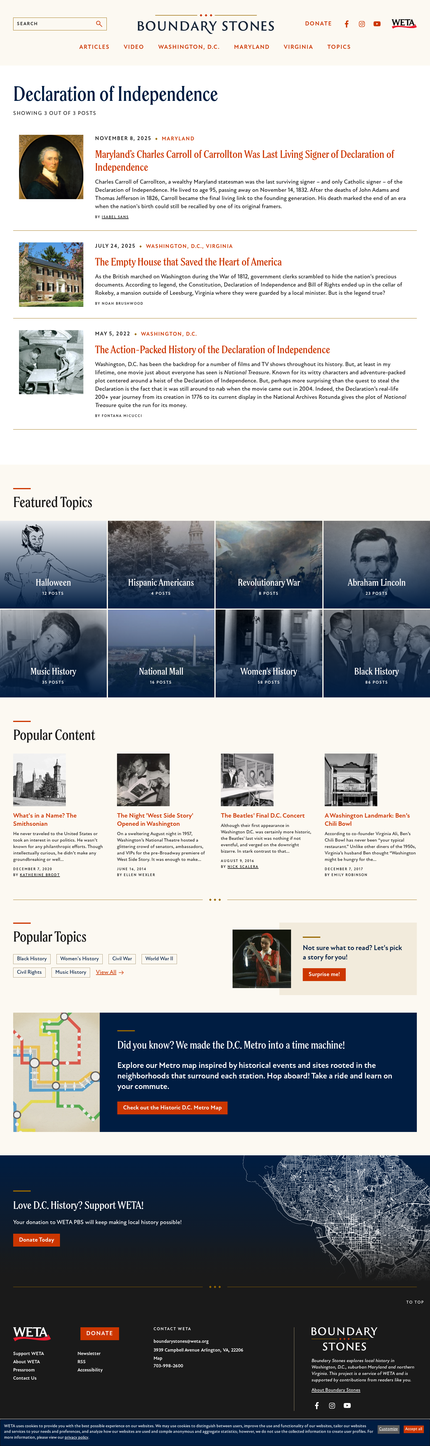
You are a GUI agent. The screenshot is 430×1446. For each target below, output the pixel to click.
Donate (318, 24)
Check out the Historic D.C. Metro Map (172, 1108)
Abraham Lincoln (377, 582)
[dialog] (215, 1432)
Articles (94, 47)
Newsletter (89, 1354)
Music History (53, 671)
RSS (82, 1362)
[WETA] (404, 24)
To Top (415, 1302)
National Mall (161, 671)
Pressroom (24, 1370)
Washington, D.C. (189, 47)
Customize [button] (388, 1429)
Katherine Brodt (40, 875)
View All (106, 973)
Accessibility (90, 1370)
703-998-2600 (168, 1366)
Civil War (122, 959)
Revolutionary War (269, 582)
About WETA (26, 1362)
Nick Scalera (243, 867)
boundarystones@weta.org (181, 1341)
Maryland (252, 47)
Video (134, 47)
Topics (339, 47)
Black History (376, 671)
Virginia (298, 47)
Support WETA (28, 1354)
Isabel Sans (115, 217)
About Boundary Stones (336, 1390)
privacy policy (76, 1437)
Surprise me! (324, 975)
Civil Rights (29, 972)
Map (158, 1358)
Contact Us (25, 1378)
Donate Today (36, 1240)
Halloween (53, 582)
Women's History (268, 671)
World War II (159, 959)
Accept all (413, 1429)
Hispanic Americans (161, 582)
